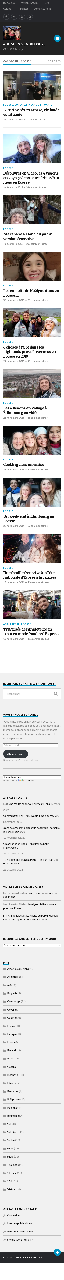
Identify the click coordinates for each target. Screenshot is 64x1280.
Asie (9, 985)
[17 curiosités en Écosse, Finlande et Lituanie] (32, 85)
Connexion (13, 1215)
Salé (9, 1123)
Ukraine (12, 1172)
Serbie (11, 1140)
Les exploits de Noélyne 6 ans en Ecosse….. (31, 293)
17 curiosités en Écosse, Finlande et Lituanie (31, 112)
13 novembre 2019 (13, 638)
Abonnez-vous (15, 753)
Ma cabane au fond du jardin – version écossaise (29, 236)
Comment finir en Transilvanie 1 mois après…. (29, 815)
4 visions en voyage (24, 44)
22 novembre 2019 (13, 525)
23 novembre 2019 (13, 469)
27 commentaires (37, 525)
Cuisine (7, 8)
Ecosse (8, 104)
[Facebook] (6, 17)
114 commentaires (38, 582)
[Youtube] (22, 17)
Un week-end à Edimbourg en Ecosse (28, 518)
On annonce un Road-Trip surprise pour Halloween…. (26, 845)
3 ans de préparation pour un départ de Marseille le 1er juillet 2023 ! (31, 829)
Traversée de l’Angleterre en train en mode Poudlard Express (31, 631)
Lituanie (46, 104)
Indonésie (12, 1074)
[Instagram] (14, 17)
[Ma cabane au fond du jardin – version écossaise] (32, 209)
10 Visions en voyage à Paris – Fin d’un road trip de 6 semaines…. (30, 861)
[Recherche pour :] (32, 693)
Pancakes (12, 1091)
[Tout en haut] (57, 1252)
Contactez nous (42, 8)
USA (9, 1180)
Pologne (12, 1107)
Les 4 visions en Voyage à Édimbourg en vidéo (24, 410)
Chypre (11, 1009)
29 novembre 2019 (13, 361)
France (11, 1058)
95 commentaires (37, 361)
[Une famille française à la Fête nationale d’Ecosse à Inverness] (32, 548)
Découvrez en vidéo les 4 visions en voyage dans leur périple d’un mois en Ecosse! (31, 178)
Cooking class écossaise (23, 464)
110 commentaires (34, 119)
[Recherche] (56, 693)
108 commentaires (36, 243)
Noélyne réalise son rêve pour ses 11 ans (26, 803)
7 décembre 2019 (13, 243)
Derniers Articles (29, 2)
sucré (10, 1148)
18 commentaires (36, 187)
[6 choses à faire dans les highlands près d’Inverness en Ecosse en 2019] (32, 322)
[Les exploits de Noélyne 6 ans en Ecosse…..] (32, 266)
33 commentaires (37, 300)
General (11, 1066)
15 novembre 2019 (13, 582)
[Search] (30, 17)
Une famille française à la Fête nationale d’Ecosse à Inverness (29, 575)
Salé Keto (12, 1132)
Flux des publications (19, 1223)
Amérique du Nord (18, 968)
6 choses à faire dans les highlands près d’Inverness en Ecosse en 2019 (29, 352)
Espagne (12, 1034)
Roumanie (13, 1115)
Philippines (13, 1099)
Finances (24, 8)
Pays (46, 2)
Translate (29, 780)
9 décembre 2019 (13, 187)
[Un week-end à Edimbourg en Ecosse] (32, 492)
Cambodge (13, 1001)
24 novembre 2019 (13, 417)
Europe (20, 104)
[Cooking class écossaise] (32, 440)
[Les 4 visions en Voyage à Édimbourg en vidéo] (32, 383)
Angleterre (11, 624)
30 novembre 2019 (13, 300)
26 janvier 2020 (12, 119)
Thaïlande (13, 1164)
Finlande (32, 104)
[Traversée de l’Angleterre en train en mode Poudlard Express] (32, 604)
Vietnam (12, 1189)
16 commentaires (37, 417)
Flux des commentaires (20, 1231)
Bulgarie (12, 993)
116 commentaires (38, 638)
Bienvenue (9, 2)
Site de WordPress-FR (20, 1239)
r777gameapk (11, 915)
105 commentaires (38, 469)
